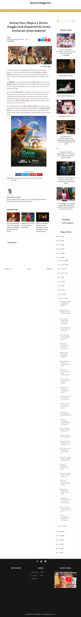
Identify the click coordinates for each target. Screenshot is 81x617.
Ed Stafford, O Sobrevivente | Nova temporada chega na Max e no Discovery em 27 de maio (66, 140)
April (61, 290)
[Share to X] (14, 180)
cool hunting (34, 572)
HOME (2, 10)
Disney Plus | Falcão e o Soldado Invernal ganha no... (65, 451)
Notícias (9, 10)
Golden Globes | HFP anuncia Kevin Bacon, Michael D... (64, 355)
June (61, 281)
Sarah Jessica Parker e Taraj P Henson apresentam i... (65, 475)
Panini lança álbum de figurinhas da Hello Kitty (64, 329)
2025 (59, 240)
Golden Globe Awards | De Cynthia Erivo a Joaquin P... (64, 390)
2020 (60, 531)
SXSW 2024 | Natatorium (66, 96)
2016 (59, 548)
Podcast (35, 10)
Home (29, 269)
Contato (47, 10)
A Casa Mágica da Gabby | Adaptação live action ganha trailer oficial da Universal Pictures (66, 206)
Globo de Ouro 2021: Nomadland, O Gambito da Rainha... (65, 304)
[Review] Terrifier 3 (66, 116)
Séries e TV (21, 10)
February (62, 298)
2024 (59, 245)
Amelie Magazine (40, 2)
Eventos (29, 10)
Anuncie (41, 10)
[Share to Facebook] (15, 180)
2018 (59, 540)
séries (41, 575)
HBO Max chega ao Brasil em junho (64, 436)
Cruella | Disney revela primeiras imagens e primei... (64, 381)
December (63, 260)
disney (8, 37)
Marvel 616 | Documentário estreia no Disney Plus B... (64, 483)
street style (34, 575)
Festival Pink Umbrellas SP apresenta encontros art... (64, 346)
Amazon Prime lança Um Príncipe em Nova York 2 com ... (65, 509)
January (62, 526)
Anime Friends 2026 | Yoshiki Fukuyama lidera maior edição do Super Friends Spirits (13, 227)
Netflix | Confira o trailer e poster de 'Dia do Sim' (65, 430)
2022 (59, 253)
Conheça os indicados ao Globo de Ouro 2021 (64, 467)
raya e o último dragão (35, 178)
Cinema (14, 10)
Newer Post (8, 269)
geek (42, 572)
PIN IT (40, 174)
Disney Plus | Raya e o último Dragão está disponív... (65, 458)
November (63, 264)
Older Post (50, 269)
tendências (34, 578)
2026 (59, 236)
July (61, 277)
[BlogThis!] (12, 180)
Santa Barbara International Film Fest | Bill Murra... (65, 414)
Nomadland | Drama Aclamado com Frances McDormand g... (64, 500)
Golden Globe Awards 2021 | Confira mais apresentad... (64, 321)
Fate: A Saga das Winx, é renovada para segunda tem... (64, 337)
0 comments (10, 41)
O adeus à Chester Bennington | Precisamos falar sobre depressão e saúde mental (66, 154)
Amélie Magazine (68, 223)
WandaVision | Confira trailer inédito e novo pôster (64, 492)
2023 (59, 249)
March (62, 294)
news (20, 178)
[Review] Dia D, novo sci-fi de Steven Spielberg (27, 225)
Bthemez (53, 614)
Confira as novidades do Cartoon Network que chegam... (64, 422)
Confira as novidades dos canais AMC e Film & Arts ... (64, 518)
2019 (59, 536)
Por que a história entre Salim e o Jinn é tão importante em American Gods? (66, 180)
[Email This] (11, 180)
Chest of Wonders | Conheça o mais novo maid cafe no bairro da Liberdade (66, 52)
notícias (25, 178)
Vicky (18, 197)
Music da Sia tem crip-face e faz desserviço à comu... (64, 406)
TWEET (26, 174)
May (61, 285)
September (63, 273)
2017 (59, 544)
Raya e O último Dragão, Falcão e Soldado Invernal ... (64, 312)
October (62, 269)
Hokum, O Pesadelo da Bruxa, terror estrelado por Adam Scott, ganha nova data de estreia (42, 227)
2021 (59, 257)
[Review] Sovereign (66, 76)
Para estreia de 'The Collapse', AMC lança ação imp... (64, 443)
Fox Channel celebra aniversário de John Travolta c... (65, 398)
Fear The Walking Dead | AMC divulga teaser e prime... (64, 363)
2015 (59, 552)
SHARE (19, 174)
